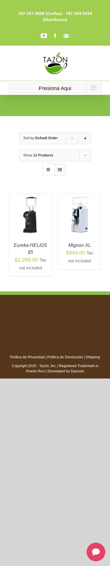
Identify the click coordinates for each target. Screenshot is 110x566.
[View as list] (60, 170)
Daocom (77, 371)
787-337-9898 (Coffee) (40, 13)
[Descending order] (85, 138)
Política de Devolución (65, 357)
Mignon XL (79, 245)
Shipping (93, 357)
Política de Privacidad (27, 357)
